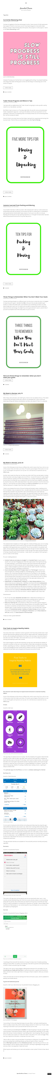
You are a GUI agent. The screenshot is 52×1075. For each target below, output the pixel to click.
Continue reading (9, 88)
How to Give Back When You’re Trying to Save (16, 570)
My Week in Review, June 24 (13, 463)
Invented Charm (26, 8)
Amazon (15, 1020)
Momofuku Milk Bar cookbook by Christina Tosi (33, 589)
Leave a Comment (7, 92)
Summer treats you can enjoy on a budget (15, 560)
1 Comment (6, 288)
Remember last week (21, 597)
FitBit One (21, 835)
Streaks (5, 704)
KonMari (24, 1029)
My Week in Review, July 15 (13, 393)
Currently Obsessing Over (12, 20)
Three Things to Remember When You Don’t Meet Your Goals (25, 297)
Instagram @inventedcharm (14, 445)
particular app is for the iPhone (14, 770)
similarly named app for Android (37, 770)
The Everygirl (34, 570)
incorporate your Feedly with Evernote (13, 970)
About (4, 472)
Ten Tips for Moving (35, 120)
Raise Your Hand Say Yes (11, 602)
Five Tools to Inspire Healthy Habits (16, 628)
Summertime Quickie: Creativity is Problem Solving (23, 609)
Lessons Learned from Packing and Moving (19, 205)
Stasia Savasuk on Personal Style (24, 612)
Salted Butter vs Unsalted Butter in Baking (15, 581)
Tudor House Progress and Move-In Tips (17, 101)
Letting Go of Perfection (28, 610)
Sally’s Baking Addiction (35, 581)
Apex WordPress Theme (22, 1073)
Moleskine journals (27, 1043)
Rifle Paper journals (12, 1043)
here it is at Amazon (33, 483)
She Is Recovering (11, 29)
